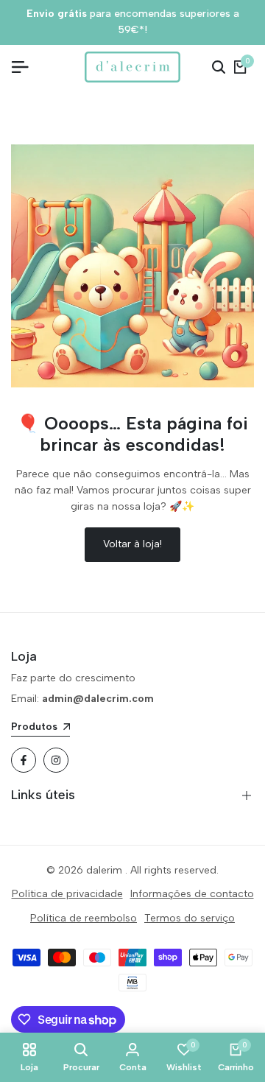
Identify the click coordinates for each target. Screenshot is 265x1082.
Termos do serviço (189, 918)
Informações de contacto (192, 894)
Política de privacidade (67, 894)
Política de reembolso (83, 918)
